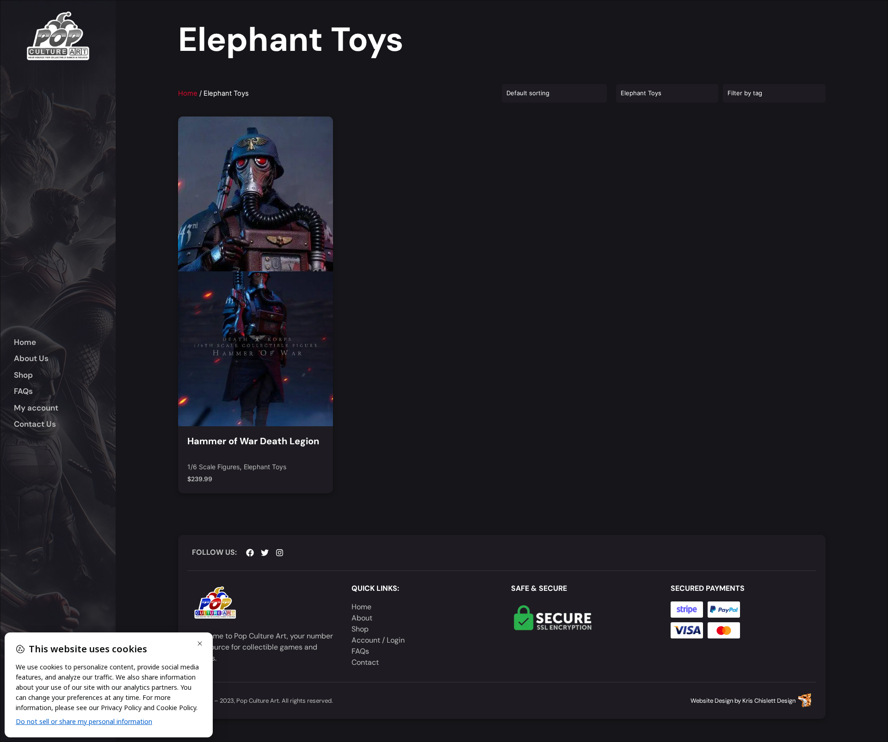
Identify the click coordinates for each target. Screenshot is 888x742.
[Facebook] (250, 553)
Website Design (712, 701)
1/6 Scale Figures (213, 467)
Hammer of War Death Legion (253, 441)
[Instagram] (280, 553)
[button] (65, 375)
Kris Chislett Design (769, 701)
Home (187, 93)
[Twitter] (265, 553)
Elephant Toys (265, 467)
